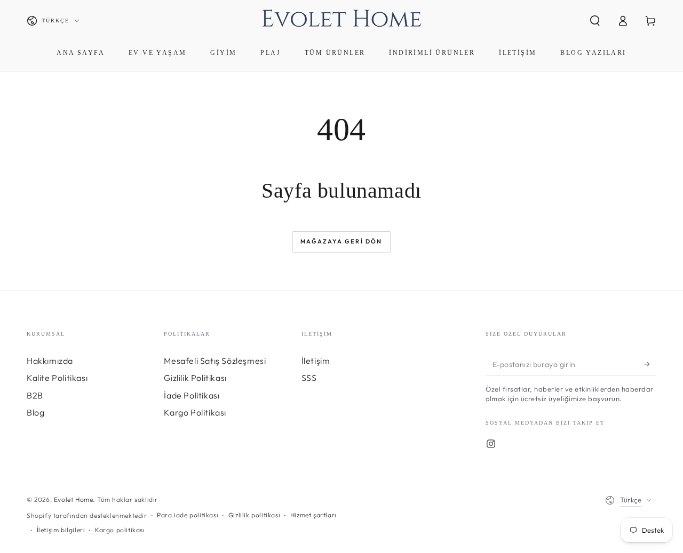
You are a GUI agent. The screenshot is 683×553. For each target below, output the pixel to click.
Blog (35, 412)
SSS (309, 377)
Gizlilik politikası (254, 515)
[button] (595, 20)
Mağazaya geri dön (341, 241)
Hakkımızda (50, 360)
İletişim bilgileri (61, 530)
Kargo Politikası (195, 412)
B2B (35, 395)
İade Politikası (191, 395)
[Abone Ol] (650, 364)
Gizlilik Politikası (195, 377)
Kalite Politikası (57, 377)
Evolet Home (73, 499)
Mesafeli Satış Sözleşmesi (215, 360)
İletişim (315, 360)
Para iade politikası (187, 515)
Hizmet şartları (313, 515)
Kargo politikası (120, 530)
